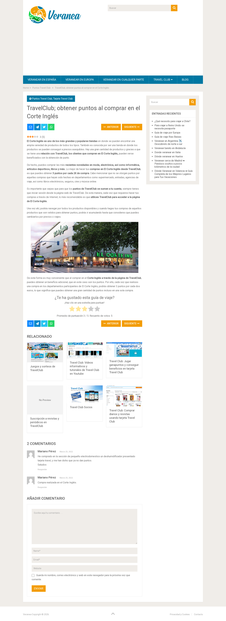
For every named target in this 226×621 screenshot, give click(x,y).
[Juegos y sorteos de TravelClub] (45, 352)
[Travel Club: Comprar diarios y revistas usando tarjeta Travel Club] (124, 395)
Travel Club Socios (81, 407)
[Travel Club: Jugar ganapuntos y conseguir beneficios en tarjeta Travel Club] (124, 349)
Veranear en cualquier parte (123, 79)
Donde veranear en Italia (167, 152)
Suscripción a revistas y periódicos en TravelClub (44, 422)
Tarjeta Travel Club (63, 98)
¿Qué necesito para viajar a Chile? (172, 121)
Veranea (27, 614)
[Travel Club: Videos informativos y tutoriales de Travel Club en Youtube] (85, 350)
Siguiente (130, 126)
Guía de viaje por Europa (167, 132)
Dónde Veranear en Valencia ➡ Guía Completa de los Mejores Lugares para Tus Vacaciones (173, 174)
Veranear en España (42, 79)
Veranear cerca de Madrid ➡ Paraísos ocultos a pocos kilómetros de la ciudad (170, 163)
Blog (185, 79)
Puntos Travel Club (42, 98)
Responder (42, 469)
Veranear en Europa (79, 79)
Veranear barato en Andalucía (170, 148)
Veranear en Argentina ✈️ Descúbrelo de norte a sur (168, 142)
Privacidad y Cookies (180, 614)
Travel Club (161, 79)
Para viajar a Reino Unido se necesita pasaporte (169, 127)
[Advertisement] (113, 52)
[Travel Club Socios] (85, 394)
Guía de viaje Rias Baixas (168, 136)
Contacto (198, 614)
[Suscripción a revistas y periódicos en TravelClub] (45, 399)
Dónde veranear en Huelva (169, 156)
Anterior (112, 126)
